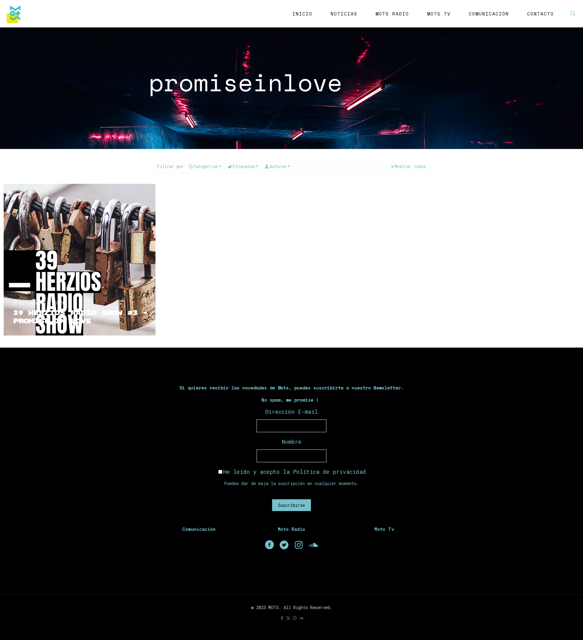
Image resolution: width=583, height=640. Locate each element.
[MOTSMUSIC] (15, 13)
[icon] (301, 618)
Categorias (206, 166)
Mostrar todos (410, 166)
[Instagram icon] (294, 618)
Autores (278, 166)
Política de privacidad (329, 471)
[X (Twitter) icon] (288, 618)
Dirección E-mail (291, 411)
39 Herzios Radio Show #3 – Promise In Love (80, 317)
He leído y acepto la (294, 471)
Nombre (292, 441)
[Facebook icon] (282, 618)
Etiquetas (244, 166)
